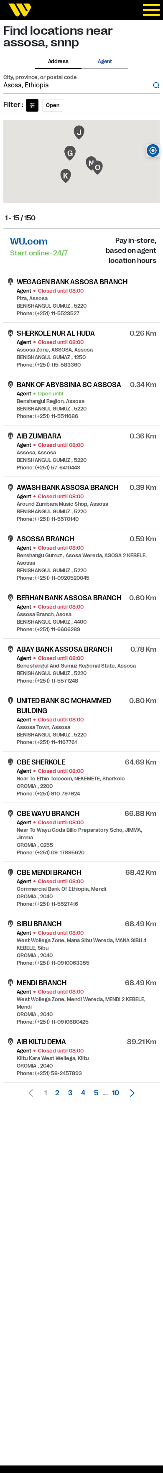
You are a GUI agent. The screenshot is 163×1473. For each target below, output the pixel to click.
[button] (130, 1093)
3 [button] (70, 1093)
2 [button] (57, 1093)
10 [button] (115, 1093)
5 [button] (96, 1093)
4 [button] (83, 1093)
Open (52, 105)
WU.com (29, 241)
